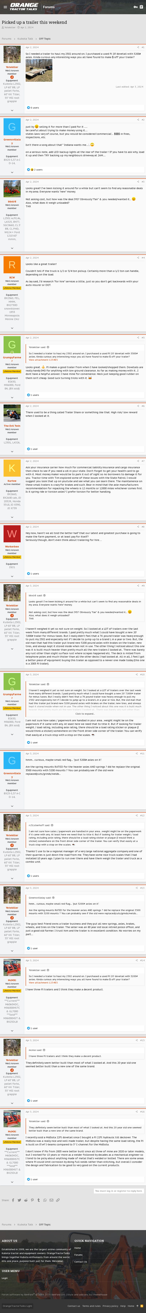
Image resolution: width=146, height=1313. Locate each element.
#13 (142, 887)
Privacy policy (110, 1305)
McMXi (12, 980)
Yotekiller (9, 27)
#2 (143, 119)
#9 (143, 585)
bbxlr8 (12, 201)
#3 (143, 181)
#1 (143, 47)
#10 (142, 674)
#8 (143, 526)
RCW (12, 277)
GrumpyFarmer (12, 359)
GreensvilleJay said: (40, 897)
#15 (142, 1040)
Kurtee (12, 480)
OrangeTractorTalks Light (17, 1305)
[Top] (137, 1306)
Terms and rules (91, 1305)
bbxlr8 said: (35, 595)
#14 (142, 960)
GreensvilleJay (12, 141)
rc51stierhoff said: (39, 825)
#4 (143, 257)
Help (123, 1305)
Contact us (80, 1261)
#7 (143, 461)
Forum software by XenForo (33, 1294)
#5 (143, 337)
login (5, 1278)
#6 (143, 406)
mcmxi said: (35, 1050)
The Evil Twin (12, 425)
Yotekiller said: (37, 347)
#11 (142, 753)
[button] (5, 7)
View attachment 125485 (43, 359)
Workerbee (12, 546)
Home (77, 1247)
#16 (142, 1111)
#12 (142, 815)
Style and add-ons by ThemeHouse (87, 1294)
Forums (78, 1254)
